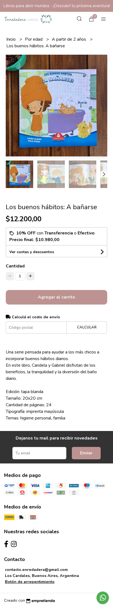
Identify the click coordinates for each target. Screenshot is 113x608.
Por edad (34, 39)
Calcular (87, 327)
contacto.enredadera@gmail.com (36, 569)
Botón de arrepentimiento (30, 581)
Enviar (86, 453)
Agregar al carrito (56, 297)
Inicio (11, 39)
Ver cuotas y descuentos (31, 252)
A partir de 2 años (69, 39)
